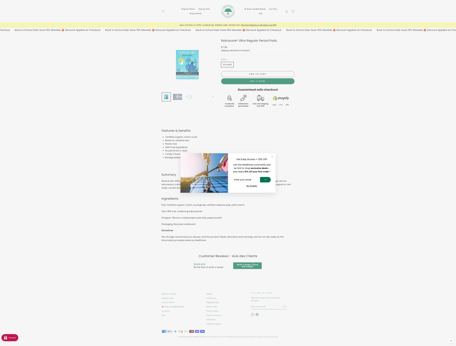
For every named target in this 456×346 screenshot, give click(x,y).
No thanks (252, 186)
